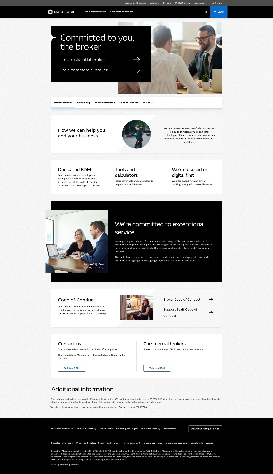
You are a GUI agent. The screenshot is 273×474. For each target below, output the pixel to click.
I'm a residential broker (82, 59)
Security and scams (108, 443)
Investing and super (127, 428)
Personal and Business (135, 3)
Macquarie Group (60, 428)
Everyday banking (86, 428)
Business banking (150, 428)
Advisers (154, 3)
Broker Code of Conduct (181, 299)
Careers (209, 443)
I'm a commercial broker (84, 70)
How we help (84, 102)
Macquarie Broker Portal (87, 349)
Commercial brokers (121, 11)
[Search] (206, 12)
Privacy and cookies (86, 443)
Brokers (167, 3)
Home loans (106, 428)
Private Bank (171, 428)
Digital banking (182, 3)
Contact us (200, 3)
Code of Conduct (128, 102)
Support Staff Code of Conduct (180, 312)
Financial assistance (152, 443)
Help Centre (216, 3)
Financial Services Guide (176, 443)
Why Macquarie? (62, 102)
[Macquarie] (61, 12)
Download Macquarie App (205, 428)
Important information (62, 443)
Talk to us (148, 102)
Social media (197, 443)
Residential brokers (95, 11)
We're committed (105, 102)
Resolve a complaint (130, 443)
